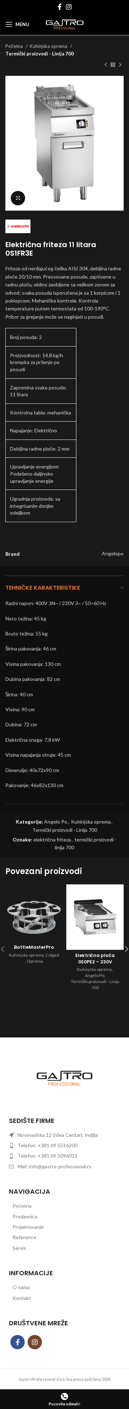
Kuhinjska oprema (49, 46)
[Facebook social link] (60, 6)
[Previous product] (105, 65)
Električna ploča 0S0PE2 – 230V (95, 958)
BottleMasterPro (34, 947)
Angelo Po (55, 822)
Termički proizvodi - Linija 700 (39, 54)
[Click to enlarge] (18, 198)
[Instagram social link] (69, 6)
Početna (14, 46)
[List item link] (64, 1206)
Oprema (35, 961)
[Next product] (120, 65)
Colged (52, 955)
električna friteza (52, 839)
